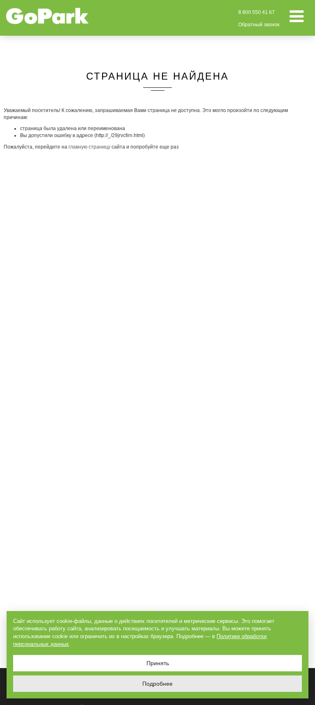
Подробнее (157, 683)
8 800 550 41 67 (256, 12)
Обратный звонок (258, 24)
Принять (157, 663)
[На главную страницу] (47, 16)
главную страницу (89, 147)
